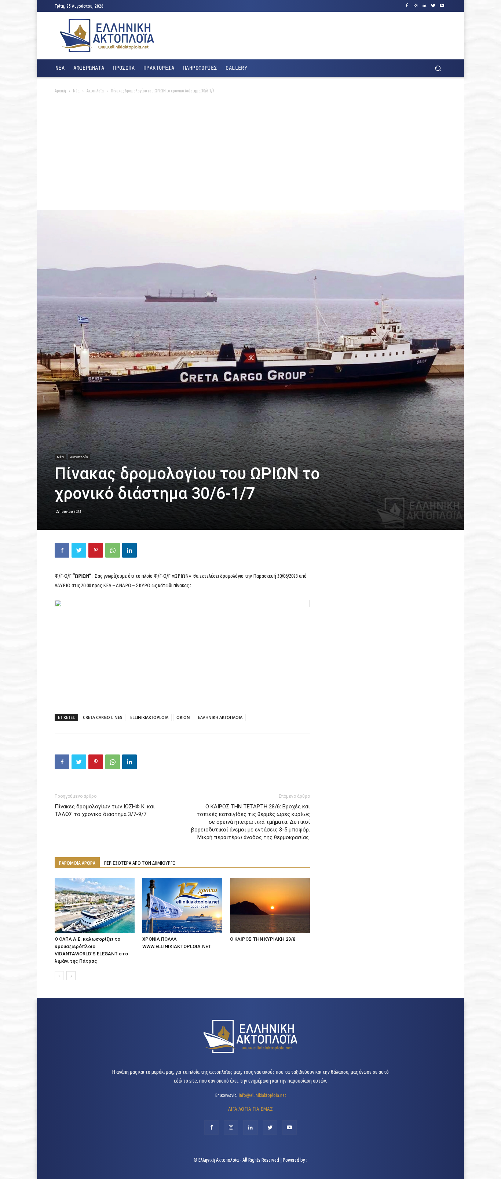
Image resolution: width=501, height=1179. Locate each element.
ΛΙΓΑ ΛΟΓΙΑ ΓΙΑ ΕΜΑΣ (250, 1109)
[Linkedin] (424, 5)
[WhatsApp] (112, 550)
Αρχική (60, 90)
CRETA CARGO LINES (102, 717)
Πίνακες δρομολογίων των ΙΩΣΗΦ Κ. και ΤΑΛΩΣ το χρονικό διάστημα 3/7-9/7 (105, 810)
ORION (183, 717)
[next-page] (71, 975)
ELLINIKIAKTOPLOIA (149, 717)
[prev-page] (59, 975)
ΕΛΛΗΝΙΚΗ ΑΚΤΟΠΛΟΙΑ (220, 717)
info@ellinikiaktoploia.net (262, 1095)
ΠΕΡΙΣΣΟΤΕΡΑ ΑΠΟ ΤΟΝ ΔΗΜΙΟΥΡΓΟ (140, 863)
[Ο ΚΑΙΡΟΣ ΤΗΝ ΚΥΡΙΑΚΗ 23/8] (270, 905)
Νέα (76, 90)
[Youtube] (442, 5)
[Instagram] (415, 5)
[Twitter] (433, 5)
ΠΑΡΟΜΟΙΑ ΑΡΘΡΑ (77, 863)
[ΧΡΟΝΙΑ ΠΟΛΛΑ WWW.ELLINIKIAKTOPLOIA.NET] (182, 905)
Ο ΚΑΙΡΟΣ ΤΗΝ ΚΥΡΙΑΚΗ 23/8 (262, 939)
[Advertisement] (250, 154)
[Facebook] (406, 5)
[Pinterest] (95, 550)
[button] (437, 68)
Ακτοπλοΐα (95, 90)
